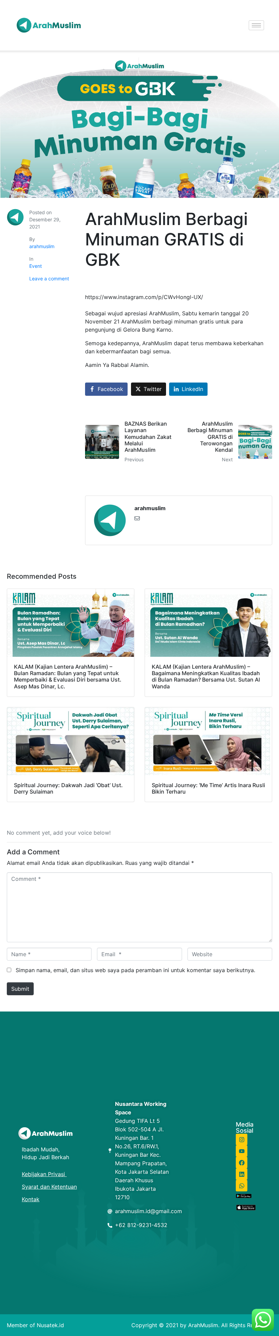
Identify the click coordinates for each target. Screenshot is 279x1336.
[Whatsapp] (241, 1185)
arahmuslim (41, 246)
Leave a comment (49, 278)
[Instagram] (241, 1139)
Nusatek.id (50, 1325)
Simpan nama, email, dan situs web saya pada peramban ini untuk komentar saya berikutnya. (135, 970)
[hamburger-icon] (256, 25)
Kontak (30, 1199)
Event (35, 266)
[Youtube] (241, 1151)
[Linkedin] (241, 1174)
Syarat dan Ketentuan (49, 1186)
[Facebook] (241, 1162)
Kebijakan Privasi (44, 1174)
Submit (20, 988)
